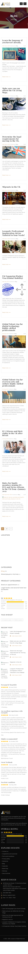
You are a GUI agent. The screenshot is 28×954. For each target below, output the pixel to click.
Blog (17, 45)
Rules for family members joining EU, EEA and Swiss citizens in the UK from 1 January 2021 (14, 487)
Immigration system (7, 620)
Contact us (5, 851)
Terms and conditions (8, 856)
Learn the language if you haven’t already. (12, 41)
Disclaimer (5, 861)
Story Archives (6, 873)
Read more (5, 76)
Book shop (5, 868)
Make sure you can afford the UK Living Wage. (12, 90)
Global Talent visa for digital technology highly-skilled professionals (12, 327)
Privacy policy (6, 858)
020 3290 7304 (7, 892)
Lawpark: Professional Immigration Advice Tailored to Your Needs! (13, 233)
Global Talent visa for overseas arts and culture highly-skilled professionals (12, 382)
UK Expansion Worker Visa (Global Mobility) (12, 277)
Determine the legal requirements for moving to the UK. (11, 138)
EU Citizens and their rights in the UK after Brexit (12, 433)
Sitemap (4, 871)
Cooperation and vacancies (9, 854)
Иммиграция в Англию (10, 574)
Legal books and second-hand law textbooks (13, 588)
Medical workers (18, 620)
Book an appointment (9, 585)
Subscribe (5, 866)
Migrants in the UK (11, 187)
